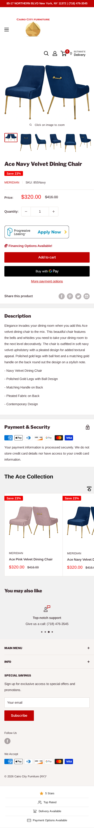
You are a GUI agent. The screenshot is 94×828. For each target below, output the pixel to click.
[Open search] (46, 53)
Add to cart (47, 257)
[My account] (55, 53)
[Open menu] (6, 29)
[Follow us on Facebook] (7, 741)
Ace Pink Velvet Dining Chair (31, 559)
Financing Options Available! (30, 246)
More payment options (47, 281)
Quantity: (11, 211)
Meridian (11, 182)
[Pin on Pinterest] (70, 296)
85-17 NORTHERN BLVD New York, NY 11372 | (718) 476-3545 (47, 3)
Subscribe (19, 715)
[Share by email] (87, 296)
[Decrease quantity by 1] (26, 211)
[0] (63, 53)
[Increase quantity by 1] (53, 211)
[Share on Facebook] (62, 296)
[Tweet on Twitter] (78, 296)
